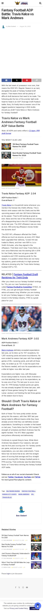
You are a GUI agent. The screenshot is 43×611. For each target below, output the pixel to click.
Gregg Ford (7, 567)
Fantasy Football (29, 491)
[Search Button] (40, 3)
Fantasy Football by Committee (19, 287)
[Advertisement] (21, 54)
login (8, 573)
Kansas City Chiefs (9, 494)
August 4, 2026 (19, 558)
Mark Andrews (7, 350)
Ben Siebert (12, 26)
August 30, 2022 (25, 26)
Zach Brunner (7, 540)
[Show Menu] (3, 3)
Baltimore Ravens (13, 491)
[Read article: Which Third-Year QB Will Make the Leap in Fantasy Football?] (36, 565)
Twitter (11, 477)
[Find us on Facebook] (15, 587)
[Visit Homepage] (21, 3)
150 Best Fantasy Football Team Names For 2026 (26, 145)
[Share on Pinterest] (27, 80)
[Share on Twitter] (17, 80)
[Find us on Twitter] (19, 587)
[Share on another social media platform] (36, 80)
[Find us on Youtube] (27, 587)
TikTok (37, 477)
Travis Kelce (6, 205)
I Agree (34, 608)
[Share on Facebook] (6, 80)
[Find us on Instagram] (23, 587)
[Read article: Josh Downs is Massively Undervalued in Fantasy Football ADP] (36, 556)
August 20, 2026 (18, 149)
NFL (32, 494)
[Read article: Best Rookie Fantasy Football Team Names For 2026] (6, 155)
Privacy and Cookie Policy (19, 608)
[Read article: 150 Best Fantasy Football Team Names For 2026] (6, 146)
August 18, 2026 (18, 158)
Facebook (19, 477)
